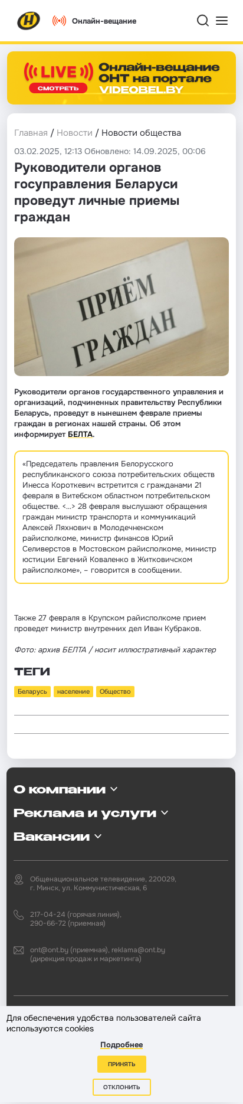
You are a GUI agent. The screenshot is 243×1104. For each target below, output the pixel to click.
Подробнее (121, 1045)
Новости (75, 133)
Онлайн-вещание (104, 21)
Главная (31, 133)
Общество (115, 691)
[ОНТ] (29, 20)
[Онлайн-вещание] (121, 77)
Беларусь (32, 691)
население (73, 691)
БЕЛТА (80, 434)
